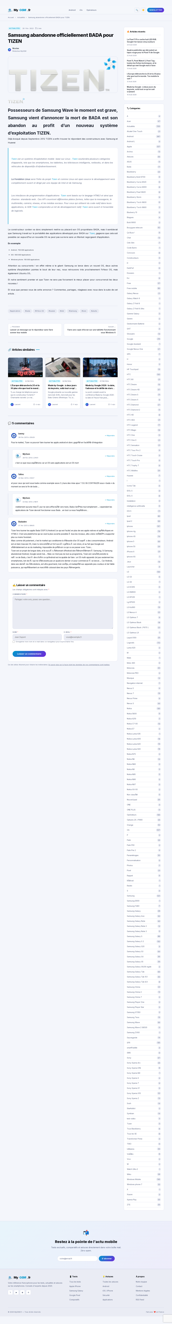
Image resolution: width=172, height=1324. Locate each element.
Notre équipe (141, 1282)
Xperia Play (131, 1200)
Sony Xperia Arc (134, 1063)
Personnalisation (134, 860)
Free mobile (132, 288)
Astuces (130, 157)
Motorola (130, 668)
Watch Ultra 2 (132, 1169)
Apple (129, 147)
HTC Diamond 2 (133, 410)
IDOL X (130, 496)
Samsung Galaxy (134, 911)
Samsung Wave (133, 1022)
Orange (130, 825)
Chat (129, 238)
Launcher (131, 567)
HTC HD (130, 415)
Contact (139, 1286)
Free (129, 283)
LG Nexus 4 (131, 612)
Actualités (21, 17)
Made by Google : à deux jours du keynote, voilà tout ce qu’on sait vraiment (62, 388)
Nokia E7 (130, 729)
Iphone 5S (131, 546)
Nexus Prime (132, 698)
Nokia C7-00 (132, 724)
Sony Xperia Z (133, 1098)
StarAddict (131, 1108)
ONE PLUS (131, 810)
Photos (130, 865)
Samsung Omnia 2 (134, 992)
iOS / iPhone (108, 1291)
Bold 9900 (131, 222)
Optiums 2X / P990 (135, 820)
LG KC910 (131, 587)
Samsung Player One (135, 1002)
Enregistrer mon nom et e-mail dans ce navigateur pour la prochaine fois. (45, 642)
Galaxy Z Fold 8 (133, 303)
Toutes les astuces (110, 1282)
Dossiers (130, 273)
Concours (131, 253)
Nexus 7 (130, 693)
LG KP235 (131, 597)
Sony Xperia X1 (133, 1088)
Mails (129, 658)
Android (72, 10)
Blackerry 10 (132, 212)
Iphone (130, 526)
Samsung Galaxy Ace (135, 916)
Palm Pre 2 (131, 850)
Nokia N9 (131, 769)
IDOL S (129, 491)
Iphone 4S (131, 536)
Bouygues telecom (135, 228)
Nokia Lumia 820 (134, 744)
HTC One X (131, 440)
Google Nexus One (135, 349)
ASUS (129, 162)
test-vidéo (131, 1119)
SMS (129, 1053)
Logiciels (130, 643)
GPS (128, 354)
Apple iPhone (75, 1286)
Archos (130, 152)
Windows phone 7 (134, 1184)
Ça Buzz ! (131, 233)
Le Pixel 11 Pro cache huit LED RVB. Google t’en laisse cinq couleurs (142, 40)
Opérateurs (91, 10)
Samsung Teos (133, 1017)
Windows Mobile (134, 1179)
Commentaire (20, 594)
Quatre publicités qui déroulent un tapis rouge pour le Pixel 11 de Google (143, 51)
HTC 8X (130, 379)
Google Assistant (134, 344)
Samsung (130, 896)
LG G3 (129, 577)
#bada (27, 311)
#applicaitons (15, 311)
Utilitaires (130, 1149)
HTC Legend (132, 425)
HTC (129, 374)
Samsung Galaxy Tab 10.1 (137, 977)
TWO (129, 1144)
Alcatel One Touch (134, 131)
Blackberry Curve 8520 (136, 182)
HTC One (131, 435)
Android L (131, 141)
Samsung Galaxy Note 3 (137, 931)
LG (128, 572)
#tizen (84, 311)
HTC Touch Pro (133, 460)
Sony (129, 1058)
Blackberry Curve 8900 (137, 187)
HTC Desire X (132, 400)
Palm (129, 840)
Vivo (129, 1159)
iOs (81, 10)
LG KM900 (131, 592)
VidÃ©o (130, 1154)
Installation (131, 501)
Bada (129, 167)
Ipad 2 (129, 521)
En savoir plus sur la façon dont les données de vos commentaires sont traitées (79, 665)
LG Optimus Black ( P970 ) (138, 627)
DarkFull (130, 268)
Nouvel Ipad (132, 800)
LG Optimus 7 (132, 617)
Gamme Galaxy (133, 314)
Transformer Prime (134, 1139)
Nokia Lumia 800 (134, 739)
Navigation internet (135, 683)
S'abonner (107, 1258)
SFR (128, 1043)
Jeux (129, 562)
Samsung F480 (133, 906)
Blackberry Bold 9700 (136, 177)
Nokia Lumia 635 (134, 734)
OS (128, 830)
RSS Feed (140, 1300)
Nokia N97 (131, 784)
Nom (15, 632)
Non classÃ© (132, 795)
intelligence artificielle (136, 506)
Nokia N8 (131, 759)
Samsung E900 (133, 901)
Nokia (129, 708)
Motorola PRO (133, 673)
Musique (130, 678)
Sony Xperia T (133, 1083)
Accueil (11, 17)
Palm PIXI (130, 845)
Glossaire (131, 334)
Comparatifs (74, 1300)
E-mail (68, 632)
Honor (129, 364)
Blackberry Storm (134, 197)
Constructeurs (133, 258)
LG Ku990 (131, 607)
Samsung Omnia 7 (134, 997)
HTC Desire (132, 384)
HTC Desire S (132, 395)
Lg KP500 (131, 602)
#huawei (52, 311)
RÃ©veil (130, 881)
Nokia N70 (131, 754)
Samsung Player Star (135, 1007)
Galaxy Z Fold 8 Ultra (135, 309)
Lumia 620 (131, 648)
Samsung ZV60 (133, 1032)
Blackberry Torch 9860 (136, 207)
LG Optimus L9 (133, 633)
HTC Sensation (133, 445)
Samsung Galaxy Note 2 (137, 926)
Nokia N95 (131, 774)
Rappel (130, 876)
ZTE (128, 1205)
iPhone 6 (130, 552)
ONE (129, 805)
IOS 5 (129, 511)
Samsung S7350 (133, 1012)
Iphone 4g (131, 531)
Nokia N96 (131, 779)
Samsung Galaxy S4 (135, 957)
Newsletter (155, 10)
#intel (62, 311)
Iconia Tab (131, 486)
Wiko (129, 1174)
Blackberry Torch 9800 (136, 202)
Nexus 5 (130, 688)
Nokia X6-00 (132, 789)
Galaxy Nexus (132, 293)
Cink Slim (130, 243)
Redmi (129, 886)
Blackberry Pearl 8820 (136, 192)
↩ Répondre (110, 435)
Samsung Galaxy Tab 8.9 (137, 982)
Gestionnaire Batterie (135, 324)
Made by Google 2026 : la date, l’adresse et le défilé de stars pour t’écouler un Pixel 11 (100, 388)
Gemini (129, 319)
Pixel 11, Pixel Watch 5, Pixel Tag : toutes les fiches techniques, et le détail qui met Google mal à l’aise (141, 63)
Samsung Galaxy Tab (135, 972)
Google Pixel (74, 1295)
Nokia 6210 (131, 719)
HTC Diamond (133, 405)
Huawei (130, 476)
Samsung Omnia (133, 987)
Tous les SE (132, 1134)
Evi (128, 278)
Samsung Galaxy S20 (135, 946)
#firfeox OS (39, 311)
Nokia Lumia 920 (134, 749)
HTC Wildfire (132, 471)
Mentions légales (143, 1291)
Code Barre (132, 248)
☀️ (143, 10)
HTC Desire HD (133, 390)
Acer (129, 121)
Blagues (130, 217)
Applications (108, 1300)
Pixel (129, 870)
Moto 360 (131, 663)
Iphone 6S (131, 557)
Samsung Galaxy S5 (135, 962)
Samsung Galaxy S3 (135, 951)
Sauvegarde (132, 1038)
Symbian (130, 1113)
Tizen (14, 159)
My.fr (22, 10)
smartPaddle (132, 1048)
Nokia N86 (131, 764)
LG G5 (129, 582)
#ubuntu (94, 311)
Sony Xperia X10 (134, 1093)
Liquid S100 (131, 638)
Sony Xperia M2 (133, 1073)
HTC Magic (131, 430)
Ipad (129, 516)
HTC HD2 (131, 420)
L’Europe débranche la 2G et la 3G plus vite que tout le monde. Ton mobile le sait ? (25, 388)
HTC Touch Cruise (134, 455)
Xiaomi (129, 1194)
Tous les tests (75, 1282)
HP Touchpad (132, 369)
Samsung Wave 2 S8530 (137, 1027)
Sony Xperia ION (134, 1068)
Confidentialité (142, 1295)
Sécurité (106, 1295)
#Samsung (73, 311)
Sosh (129, 1103)
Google (130, 339)
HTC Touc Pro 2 (133, 450)
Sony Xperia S (133, 1078)
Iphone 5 (130, 541)
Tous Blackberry (134, 1129)
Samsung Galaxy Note (136, 921)
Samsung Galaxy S (134, 936)
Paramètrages (133, 855)
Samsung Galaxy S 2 (135, 941)
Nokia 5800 (132, 714)
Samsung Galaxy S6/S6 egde (139, 967)
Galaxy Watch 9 (133, 298)
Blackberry (131, 172)
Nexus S (130, 703)
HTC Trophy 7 (133, 465)
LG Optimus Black (134, 622)
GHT (129, 329)
